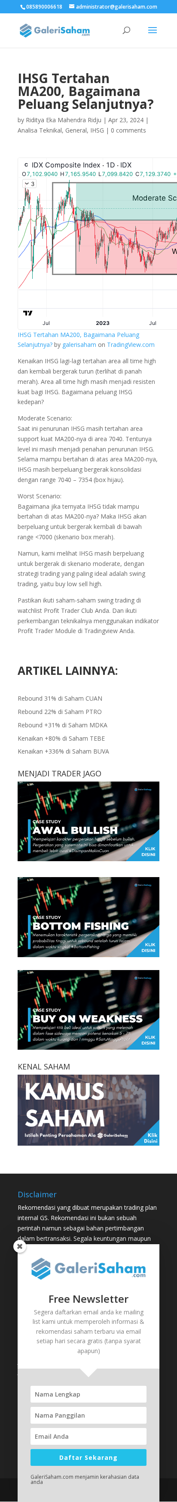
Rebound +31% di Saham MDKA (62, 725)
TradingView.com (131, 344)
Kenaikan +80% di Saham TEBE (61, 738)
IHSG (97, 130)
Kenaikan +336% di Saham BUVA (63, 751)
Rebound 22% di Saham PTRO (60, 712)
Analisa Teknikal (40, 130)
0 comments (128, 130)
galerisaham (79, 344)
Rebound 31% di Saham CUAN (60, 698)
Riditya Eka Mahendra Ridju (63, 120)
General (76, 130)
